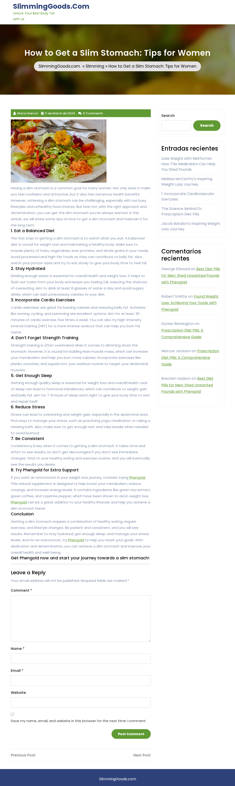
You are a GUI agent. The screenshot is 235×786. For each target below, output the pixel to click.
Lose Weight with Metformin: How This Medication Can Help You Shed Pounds (188, 164)
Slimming (95, 66)
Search (168, 115)
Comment (21, 590)
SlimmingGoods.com (51, 6)
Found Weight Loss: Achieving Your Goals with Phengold (189, 303)
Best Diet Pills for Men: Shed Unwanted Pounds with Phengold (190, 275)
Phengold (137, 477)
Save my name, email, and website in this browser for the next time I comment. (78, 720)
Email (17, 670)
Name (18, 648)
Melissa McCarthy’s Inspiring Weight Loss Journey (186, 181)
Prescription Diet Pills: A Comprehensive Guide (190, 357)
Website (18, 692)
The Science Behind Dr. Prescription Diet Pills (181, 211)
